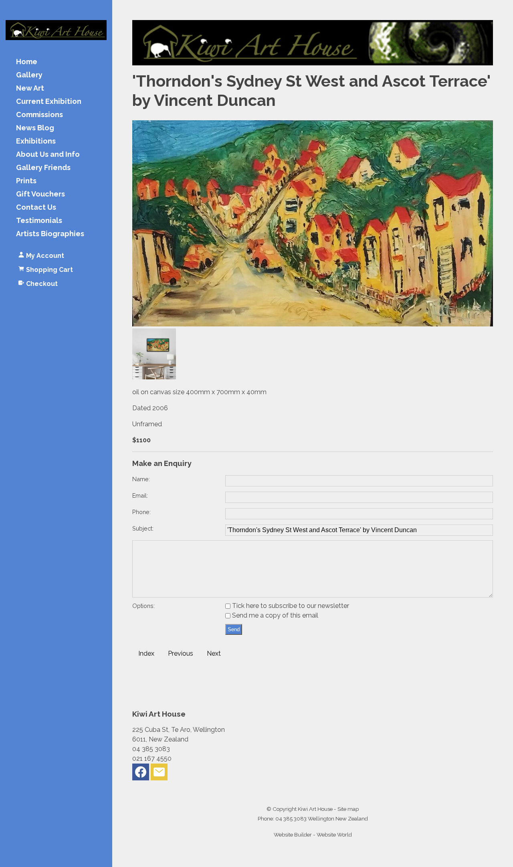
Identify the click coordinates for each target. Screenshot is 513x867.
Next (214, 653)
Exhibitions (36, 141)
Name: (141, 479)
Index (146, 653)
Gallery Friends (43, 168)
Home (26, 62)
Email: (140, 495)
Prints (26, 181)
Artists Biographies (50, 234)
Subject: (142, 528)
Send (234, 629)
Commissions (39, 115)
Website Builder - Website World (313, 834)
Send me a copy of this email (274, 615)
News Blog (35, 128)
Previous (180, 653)
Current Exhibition (48, 101)
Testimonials (39, 221)
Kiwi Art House (315, 809)
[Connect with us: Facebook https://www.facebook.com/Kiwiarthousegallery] (140, 774)
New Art (30, 88)
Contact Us (36, 207)
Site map (348, 809)
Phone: (141, 511)
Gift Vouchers (40, 194)
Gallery (29, 75)
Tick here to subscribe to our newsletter (289, 606)
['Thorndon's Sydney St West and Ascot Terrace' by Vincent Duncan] (312, 324)
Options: (143, 605)
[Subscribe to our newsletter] (159, 774)
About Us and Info (48, 154)
